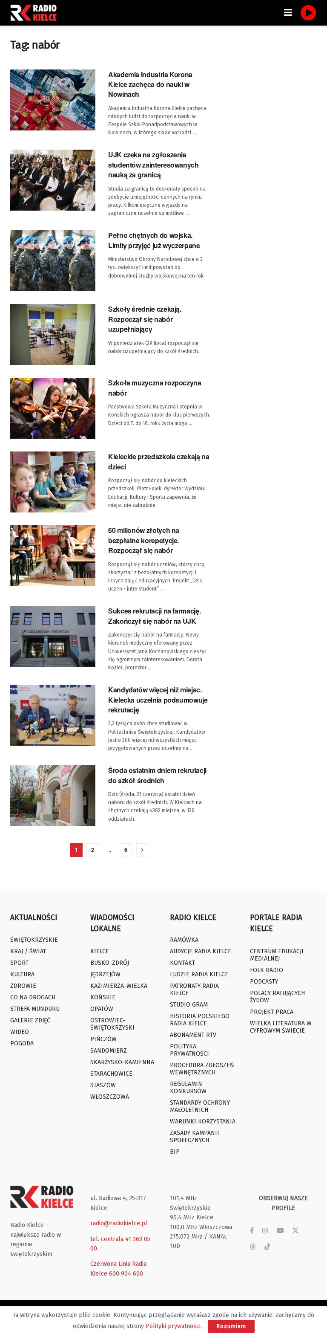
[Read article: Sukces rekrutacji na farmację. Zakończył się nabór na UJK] (52, 636)
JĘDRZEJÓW (105, 974)
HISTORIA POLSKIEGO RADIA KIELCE (199, 1020)
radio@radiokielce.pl (118, 1223)
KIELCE (99, 951)
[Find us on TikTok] (267, 1247)
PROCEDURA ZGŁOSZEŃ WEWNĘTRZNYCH (202, 1069)
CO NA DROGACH (32, 997)
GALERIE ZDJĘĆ (30, 1020)
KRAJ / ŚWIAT (28, 951)
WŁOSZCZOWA (109, 1096)
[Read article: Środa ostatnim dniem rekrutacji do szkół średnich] (52, 795)
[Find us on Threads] (253, 1247)
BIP (175, 1151)
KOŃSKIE (102, 997)
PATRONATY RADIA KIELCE (194, 989)
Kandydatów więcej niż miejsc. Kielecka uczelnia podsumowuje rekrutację (158, 700)
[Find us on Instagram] (265, 1231)
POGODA (22, 1043)
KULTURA (22, 974)
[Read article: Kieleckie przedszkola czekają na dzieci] (52, 481)
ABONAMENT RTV (193, 1035)
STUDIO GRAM (189, 1004)
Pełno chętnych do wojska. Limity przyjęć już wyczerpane (154, 240)
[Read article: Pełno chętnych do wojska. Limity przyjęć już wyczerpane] (52, 260)
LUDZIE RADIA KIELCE (199, 974)
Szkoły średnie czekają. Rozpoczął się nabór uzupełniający (144, 319)
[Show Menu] (288, 13)
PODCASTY (264, 981)
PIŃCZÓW (103, 1039)
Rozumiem (231, 1326)
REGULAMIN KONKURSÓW (188, 1087)
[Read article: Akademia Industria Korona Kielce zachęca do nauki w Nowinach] (52, 99)
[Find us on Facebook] (252, 1231)
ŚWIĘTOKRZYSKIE (34, 939)
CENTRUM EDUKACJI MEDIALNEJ (277, 955)
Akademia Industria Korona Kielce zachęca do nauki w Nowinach (150, 84)
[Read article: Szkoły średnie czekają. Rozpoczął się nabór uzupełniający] (52, 334)
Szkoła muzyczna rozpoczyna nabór (154, 387)
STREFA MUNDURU (35, 1009)
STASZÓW (103, 1085)
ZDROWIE (23, 986)
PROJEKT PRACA (271, 1012)
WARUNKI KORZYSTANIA (202, 1121)
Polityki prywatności (173, 1326)
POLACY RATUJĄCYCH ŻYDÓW (277, 997)
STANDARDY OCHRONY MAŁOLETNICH (200, 1106)
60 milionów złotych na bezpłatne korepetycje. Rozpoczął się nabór (143, 540)
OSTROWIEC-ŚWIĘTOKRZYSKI (112, 1024)
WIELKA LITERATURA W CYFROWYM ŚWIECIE (281, 1027)
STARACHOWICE (111, 1073)
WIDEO (19, 1032)
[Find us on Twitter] (295, 1231)
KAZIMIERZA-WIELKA (118, 986)
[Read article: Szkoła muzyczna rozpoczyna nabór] (52, 408)
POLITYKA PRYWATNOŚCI (189, 1050)
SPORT (19, 963)
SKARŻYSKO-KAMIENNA (122, 1062)
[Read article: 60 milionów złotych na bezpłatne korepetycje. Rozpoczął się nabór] (52, 555)
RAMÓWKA (184, 939)
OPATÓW (101, 1009)
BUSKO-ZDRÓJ (109, 963)
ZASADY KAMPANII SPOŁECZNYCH (194, 1136)
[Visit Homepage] (35, 12)
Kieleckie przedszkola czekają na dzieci (158, 461)
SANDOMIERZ (108, 1050)
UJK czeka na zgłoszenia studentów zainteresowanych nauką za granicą (153, 164)
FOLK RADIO (266, 970)
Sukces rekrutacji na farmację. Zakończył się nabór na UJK (154, 615)
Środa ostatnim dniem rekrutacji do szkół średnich (157, 775)
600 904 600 (126, 1273)
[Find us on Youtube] (280, 1231)
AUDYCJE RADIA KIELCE (200, 951)
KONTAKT (182, 963)
